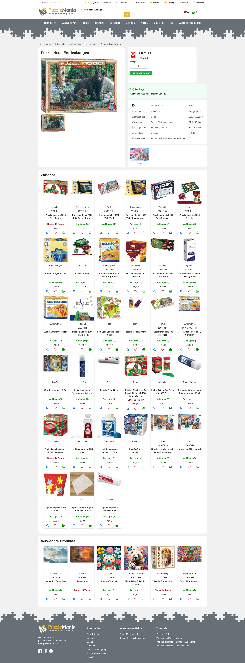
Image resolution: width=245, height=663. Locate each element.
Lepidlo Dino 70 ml (109, 390)
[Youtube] (45, 652)
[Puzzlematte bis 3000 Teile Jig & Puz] (181, 291)
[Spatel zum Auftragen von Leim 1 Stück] (74, 525)
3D (171, 23)
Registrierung (96, 3)
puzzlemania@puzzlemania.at (52, 640)
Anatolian (162, 265)
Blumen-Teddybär (109, 581)
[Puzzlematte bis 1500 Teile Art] (128, 291)
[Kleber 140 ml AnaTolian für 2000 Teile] (154, 408)
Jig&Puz (189, 265)
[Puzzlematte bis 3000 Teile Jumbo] (47, 233)
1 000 (191, 106)
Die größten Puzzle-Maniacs (132, 638)
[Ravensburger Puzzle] (47, 291)
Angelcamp (82, 581)
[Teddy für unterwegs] (181, 599)
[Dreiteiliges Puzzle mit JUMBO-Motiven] (47, 467)
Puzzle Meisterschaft (96, 653)
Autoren (114, 23)
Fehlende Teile (163, 634)
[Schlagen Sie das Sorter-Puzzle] (101, 350)
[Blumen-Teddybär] (101, 599)
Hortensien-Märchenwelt (189, 449)
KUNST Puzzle (82, 273)
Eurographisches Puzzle (55, 332)
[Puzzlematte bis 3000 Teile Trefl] (101, 233)
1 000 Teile (60, 44)
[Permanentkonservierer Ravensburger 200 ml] (181, 408)
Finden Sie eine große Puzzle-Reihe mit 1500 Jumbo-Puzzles (135, 393)
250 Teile (163, 577)
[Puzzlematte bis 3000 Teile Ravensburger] (74, 233)
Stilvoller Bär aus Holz (162, 581)
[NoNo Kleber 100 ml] (128, 350)
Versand (156, 3)
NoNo (136, 324)
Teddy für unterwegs (189, 581)
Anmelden (107, 3)
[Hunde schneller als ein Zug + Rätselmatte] (154, 467)
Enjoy (109, 573)
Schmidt (162, 207)
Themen (99, 23)
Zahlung (171, 3)
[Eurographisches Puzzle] (47, 350)
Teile (86, 23)
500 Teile (55, 577)
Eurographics (75, 44)
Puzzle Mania (45, 44)
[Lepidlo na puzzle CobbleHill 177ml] (101, 467)
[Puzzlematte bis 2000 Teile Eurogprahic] (101, 291)
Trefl (109, 207)
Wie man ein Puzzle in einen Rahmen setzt (175, 642)
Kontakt (185, 3)
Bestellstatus (121, 3)
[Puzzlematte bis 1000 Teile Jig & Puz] (74, 350)
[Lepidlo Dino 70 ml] (101, 408)
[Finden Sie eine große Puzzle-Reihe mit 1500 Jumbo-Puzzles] (128, 409)
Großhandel (140, 3)
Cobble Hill (109, 441)
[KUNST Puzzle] (74, 291)
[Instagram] (51, 652)
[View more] (56, 194)
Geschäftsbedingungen (97, 649)
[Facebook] (40, 652)
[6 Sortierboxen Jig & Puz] (47, 408)
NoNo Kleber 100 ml (136, 332)
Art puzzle (189, 207)
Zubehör (159, 23)
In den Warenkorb (141, 73)
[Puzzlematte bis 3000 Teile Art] (181, 233)
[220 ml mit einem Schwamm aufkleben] (74, 408)
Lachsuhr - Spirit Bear (55, 581)
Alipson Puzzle (136, 573)
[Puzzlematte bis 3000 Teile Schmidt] (154, 233)
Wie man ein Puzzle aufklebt (169, 638)
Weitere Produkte (190, 23)
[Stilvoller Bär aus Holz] (154, 599)
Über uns (91, 646)
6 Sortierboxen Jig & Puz (56, 390)
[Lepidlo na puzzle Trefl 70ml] (47, 525)
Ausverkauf (69, 23)
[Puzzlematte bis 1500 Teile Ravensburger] (128, 233)
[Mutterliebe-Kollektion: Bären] (128, 599)
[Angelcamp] (74, 599)
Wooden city (162, 573)
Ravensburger (82, 207)
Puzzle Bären (91, 44)
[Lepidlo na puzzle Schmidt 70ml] (101, 525)
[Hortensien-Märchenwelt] (181, 467)
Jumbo (55, 207)
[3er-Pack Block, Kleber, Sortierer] (181, 350)
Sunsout (82, 573)
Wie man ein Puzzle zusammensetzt (172, 646)
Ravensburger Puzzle (55, 273)
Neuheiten (50, 23)
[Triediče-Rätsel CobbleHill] (128, 467)
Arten (144, 23)
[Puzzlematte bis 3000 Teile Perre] (154, 291)
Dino (109, 382)
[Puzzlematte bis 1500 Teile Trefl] (154, 350)
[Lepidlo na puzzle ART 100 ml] (74, 467)
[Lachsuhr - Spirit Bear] (47, 599)
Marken (130, 23)
